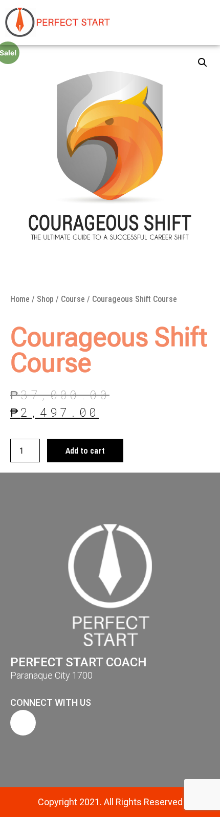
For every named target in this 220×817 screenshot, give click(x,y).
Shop (45, 299)
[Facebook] (23, 723)
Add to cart (85, 450)
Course (73, 299)
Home (20, 299)
